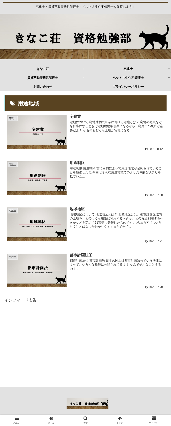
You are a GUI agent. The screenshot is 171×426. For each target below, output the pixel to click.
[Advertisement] (85, 316)
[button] (158, 376)
